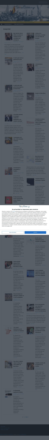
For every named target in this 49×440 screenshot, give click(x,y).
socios (14, 211)
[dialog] (24, 220)
